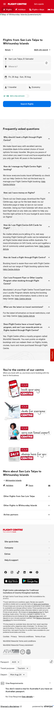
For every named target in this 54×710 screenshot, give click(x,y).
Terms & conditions (26, 637)
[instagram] (12, 572)
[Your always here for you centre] (27, 454)
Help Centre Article (11, 269)
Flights (9, 10)
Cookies (6, 637)
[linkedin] (24, 572)
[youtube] (30, 572)
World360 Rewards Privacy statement (18, 645)
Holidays (21, 10)
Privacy (14, 637)
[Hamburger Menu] (5, 4)
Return (8, 50)
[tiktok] (18, 572)
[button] (15, 87)
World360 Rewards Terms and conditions (19, 641)
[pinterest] (37, 572)
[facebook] (5, 572)
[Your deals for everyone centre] (27, 411)
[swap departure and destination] (46, 62)
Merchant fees (34, 616)
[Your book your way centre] (27, 389)
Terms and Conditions (41, 604)
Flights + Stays (38, 10)
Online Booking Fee (35, 612)
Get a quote (39, 4)
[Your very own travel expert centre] (27, 432)
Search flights (27, 104)
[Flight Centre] (17, 4)
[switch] (26, 96)
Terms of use (40, 637)
